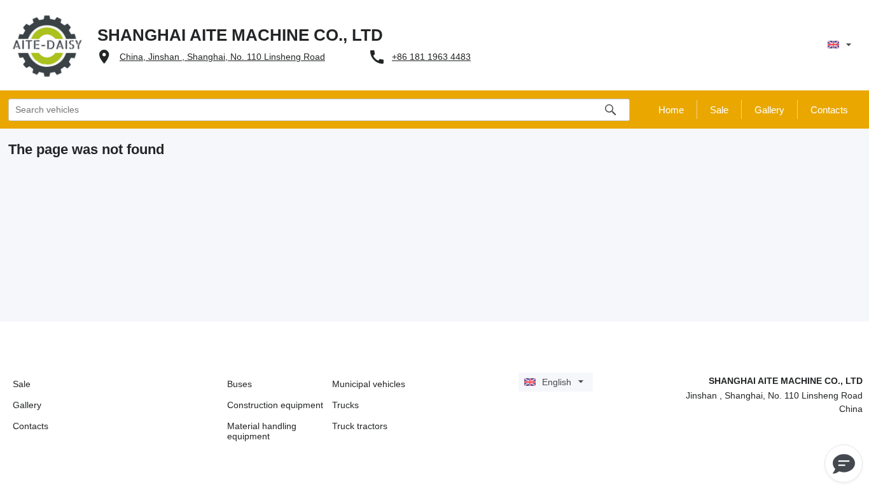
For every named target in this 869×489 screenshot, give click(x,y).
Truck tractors (359, 426)
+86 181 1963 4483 (431, 57)
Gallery (27, 405)
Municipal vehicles (368, 384)
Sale (22, 384)
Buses (239, 384)
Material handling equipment (261, 431)
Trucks (345, 405)
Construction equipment (275, 405)
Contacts (30, 426)
